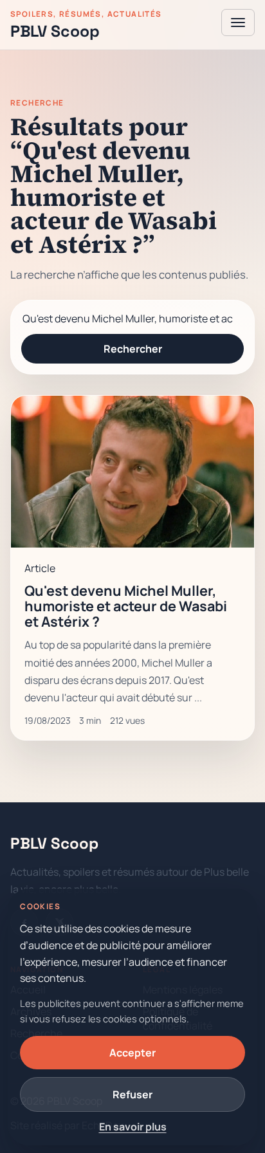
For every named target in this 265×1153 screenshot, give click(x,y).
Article (39, 568)
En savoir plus (133, 1127)
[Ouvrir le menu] (238, 22)
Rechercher (133, 349)
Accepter (132, 1053)
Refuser (132, 1094)
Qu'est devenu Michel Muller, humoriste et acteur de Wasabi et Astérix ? (125, 606)
